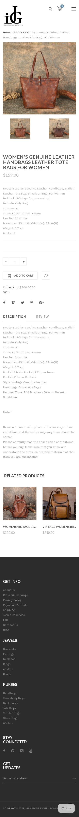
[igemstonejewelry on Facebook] (4, 751)
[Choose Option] (19, 510)
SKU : (6, 292)
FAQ (5, 620)
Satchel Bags (11, 713)
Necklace (9, 659)
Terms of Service (14, 615)
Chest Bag (10, 718)
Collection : (11, 287)
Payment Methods (15, 605)
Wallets (8, 723)
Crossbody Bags (14, 698)
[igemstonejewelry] (13, 16)
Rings (7, 664)
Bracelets (9, 649)
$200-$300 (22, 32)
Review (42, 317)
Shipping (9, 610)
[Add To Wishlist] (46, 276)
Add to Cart (23, 275)
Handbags (10, 693)
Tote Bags (9, 708)
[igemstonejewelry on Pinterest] (12, 751)
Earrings (8, 654)
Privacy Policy (12, 600)
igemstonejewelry (37, 808)
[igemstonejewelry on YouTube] (30, 751)
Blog (6, 630)
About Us (9, 590)
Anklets (8, 669)
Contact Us (10, 625)
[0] (59, 9)
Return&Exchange (15, 595)
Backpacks (10, 703)
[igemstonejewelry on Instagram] (21, 751)
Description (14, 317)
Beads (7, 674)
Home (7, 32)
